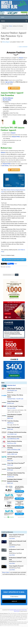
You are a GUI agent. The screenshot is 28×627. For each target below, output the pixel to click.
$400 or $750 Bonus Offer (13, 449)
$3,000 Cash (10, 403)
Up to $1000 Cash (12, 434)
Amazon (21, 57)
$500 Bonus (10, 422)
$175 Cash (10, 470)
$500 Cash (10, 418)
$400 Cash (10, 429)
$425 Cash (10, 460)
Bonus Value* (5, 572)
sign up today (9, 82)
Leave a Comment (23, 46)
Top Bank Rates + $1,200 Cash (15, 398)
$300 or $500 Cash (12, 454)
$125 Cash (10, 465)
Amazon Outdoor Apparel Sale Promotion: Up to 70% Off (13, 35)
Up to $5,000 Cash (12, 390)
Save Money (8, 266)
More (15, 263)
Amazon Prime (16, 136)
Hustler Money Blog (14, 4)
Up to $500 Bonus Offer (13, 438)
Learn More (12, 538)
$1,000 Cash (10, 476)
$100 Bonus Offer (11, 443)
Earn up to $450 (11, 408)
